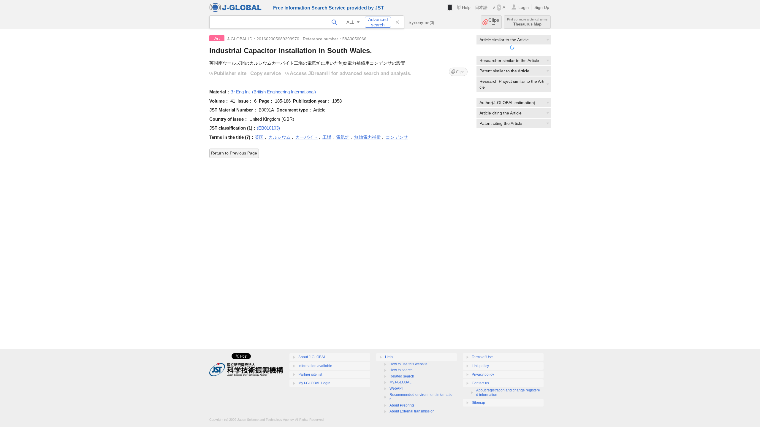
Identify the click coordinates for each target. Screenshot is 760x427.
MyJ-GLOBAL (400, 382)
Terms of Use (482, 357)
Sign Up (541, 7)
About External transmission (412, 411)
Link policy (480, 366)
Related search (402, 376)
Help (466, 7)
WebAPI (396, 388)
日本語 (481, 7)
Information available (315, 366)
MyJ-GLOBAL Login (314, 383)
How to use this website (409, 364)
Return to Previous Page (234, 153)
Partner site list (310, 374)
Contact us (480, 383)
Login (523, 7)
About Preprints (402, 405)
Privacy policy (483, 374)
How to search (401, 370)
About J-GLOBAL (312, 357)
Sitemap (478, 403)
